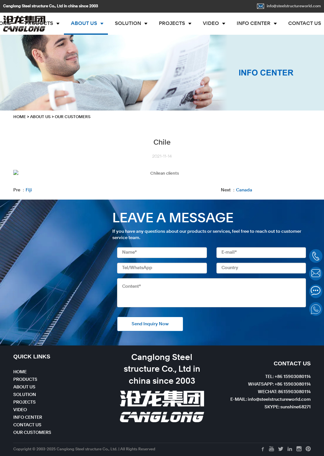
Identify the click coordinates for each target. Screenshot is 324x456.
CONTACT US (27, 425)
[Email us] (315, 273)
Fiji (29, 190)
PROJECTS (172, 23)
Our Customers (72, 117)
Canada (244, 190)
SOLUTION (128, 23)
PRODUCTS (39, 23)
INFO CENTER (254, 23)
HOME (19, 117)
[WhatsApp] (315, 309)
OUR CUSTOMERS (32, 432)
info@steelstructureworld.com (294, 6)
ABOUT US (84, 23)
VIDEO (211, 23)
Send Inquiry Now (150, 324)
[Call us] (315, 256)
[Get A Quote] (315, 291)
